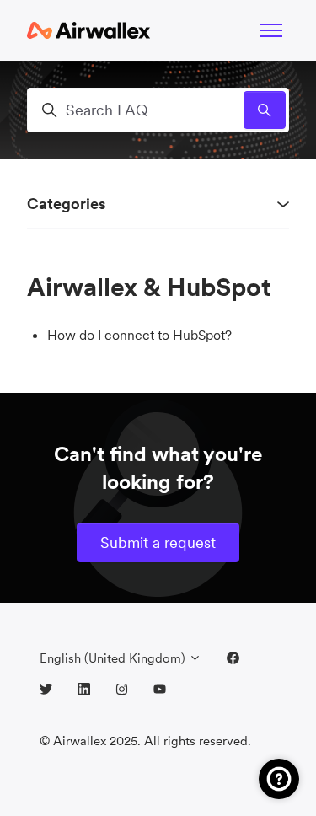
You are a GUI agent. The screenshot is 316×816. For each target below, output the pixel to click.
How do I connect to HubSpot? (139, 334)
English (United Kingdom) (114, 658)
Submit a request (158, 542)
